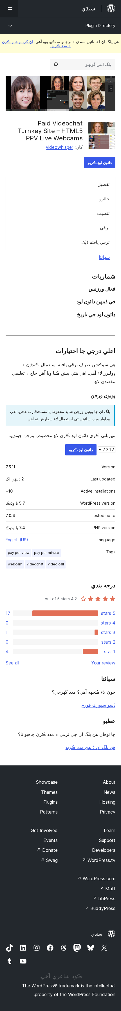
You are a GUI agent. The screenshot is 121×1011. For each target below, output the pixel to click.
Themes (49, 792)
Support (107, 840)
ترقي (104, 227)
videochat (35, 564)
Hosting (107, 802)
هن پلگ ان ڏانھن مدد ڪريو (90, 747)
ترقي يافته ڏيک (95, 242)
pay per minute (46, 553)
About (109, 782)
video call (56, 564)
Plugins (50, 802)
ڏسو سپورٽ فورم (98, 705)
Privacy (107, 812)
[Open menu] (9, 8)
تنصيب (103, 213)
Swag (49, 860)
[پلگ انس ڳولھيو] (55, 64)
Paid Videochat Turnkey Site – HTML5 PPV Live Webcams (50, 131)
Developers (103, 850)
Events (50, 840)
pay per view (19, 553)
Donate (47, 850)
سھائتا (104, 257)
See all (12, 663)
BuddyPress (100, 908)
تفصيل (103, 184)
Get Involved (44, 830)
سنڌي (96, 934)
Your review (103, 663)
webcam (15, 564)
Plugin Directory (100, 25)
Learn (109, 830)
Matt (107, 888)
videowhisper (59, 147)
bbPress (104, 898)
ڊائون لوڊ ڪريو (100, 162)
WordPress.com (96, 878)
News (109, 792)
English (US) (17, 539)
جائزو (104, 198)
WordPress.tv (98, 860)
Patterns (49, 812)
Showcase (47, 782)
